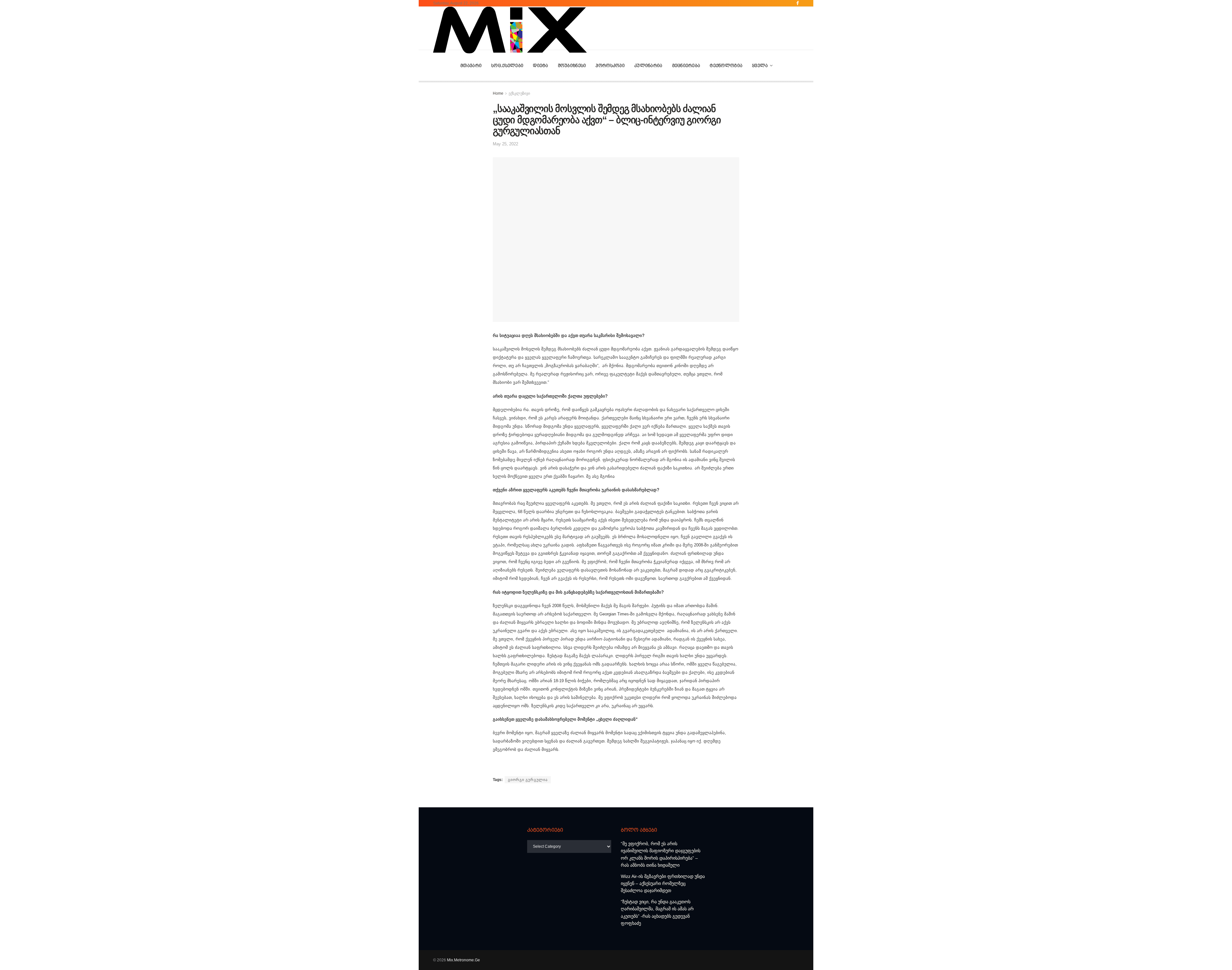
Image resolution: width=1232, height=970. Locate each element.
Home (498, 93)
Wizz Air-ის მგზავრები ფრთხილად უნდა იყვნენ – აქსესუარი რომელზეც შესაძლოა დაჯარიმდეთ (663, 883)
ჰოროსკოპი (610, 65)
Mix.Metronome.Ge (463, 960)
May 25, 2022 (505, 144)
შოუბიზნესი (572, 65)
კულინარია (648, 65)
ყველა (760, 65)
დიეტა (540, 65)
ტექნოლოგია (726, 65)
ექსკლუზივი (519, 93)
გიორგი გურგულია (528, 779)
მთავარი (471, 65)
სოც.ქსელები (507, 65)
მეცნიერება (686, 65)
